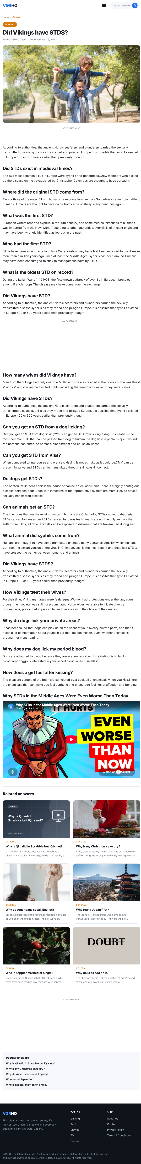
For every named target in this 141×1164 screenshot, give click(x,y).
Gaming (75, 1118)
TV (72, 1135)
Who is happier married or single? (29, 973)
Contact (112, 1124)
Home (6, 17)
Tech (73, 1124)
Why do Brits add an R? (92, 973)
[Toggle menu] (104, 5)
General (16, 17)
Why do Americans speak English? (30, 909)
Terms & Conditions (119, 1135)
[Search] (135, 5)
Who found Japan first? (92, 909)
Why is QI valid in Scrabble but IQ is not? (34, 846)
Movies (74, 1129)
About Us (112, 1118)
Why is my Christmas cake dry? (98, 846)
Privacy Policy (115, 1129)
